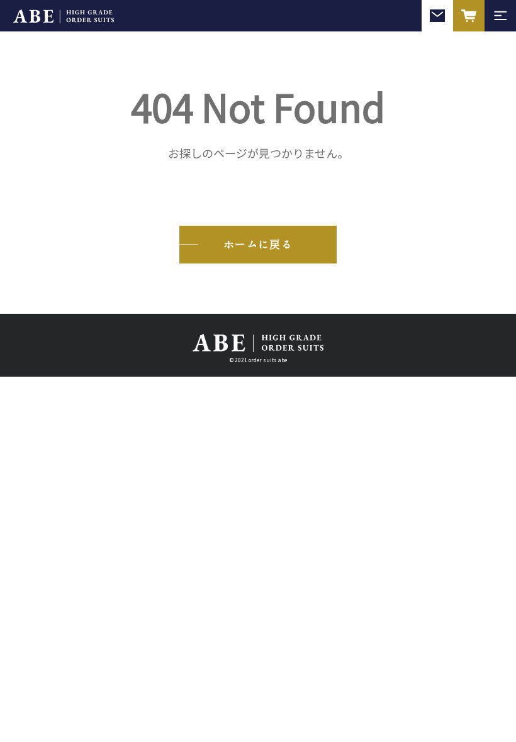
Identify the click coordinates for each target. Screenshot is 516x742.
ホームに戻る (258, 244)
